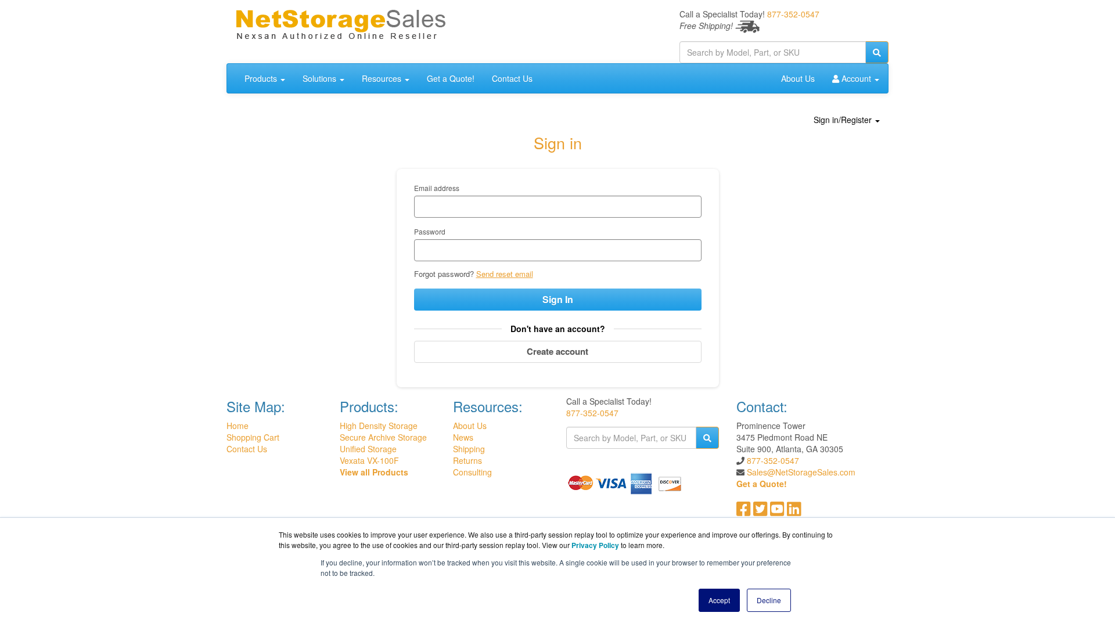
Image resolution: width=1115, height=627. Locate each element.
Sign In (557, 299)
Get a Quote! (450, 78)
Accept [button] (719, 600)
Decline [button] (769, 600)
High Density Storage (379, 425)
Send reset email (504, 273)
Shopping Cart (252, 437)
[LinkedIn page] (794, 511)
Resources (383, 78)
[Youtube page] (777, 511)
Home (237, 425)
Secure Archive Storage (383, 437)
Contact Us (512, 78)
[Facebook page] (743, 511)
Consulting (472, 472)
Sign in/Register (844, 119)
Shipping (469, 449)
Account (856, 78)
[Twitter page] (760, 511)
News (463, 437)
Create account (557, 351)
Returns (467, 460)
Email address (436, 188)
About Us (798, 78)
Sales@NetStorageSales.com (801, 472)
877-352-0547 (793, 14)
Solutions (321, 78)
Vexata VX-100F (369, 460)
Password (429, 231)
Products (261, 78)
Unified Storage (368, 449)
